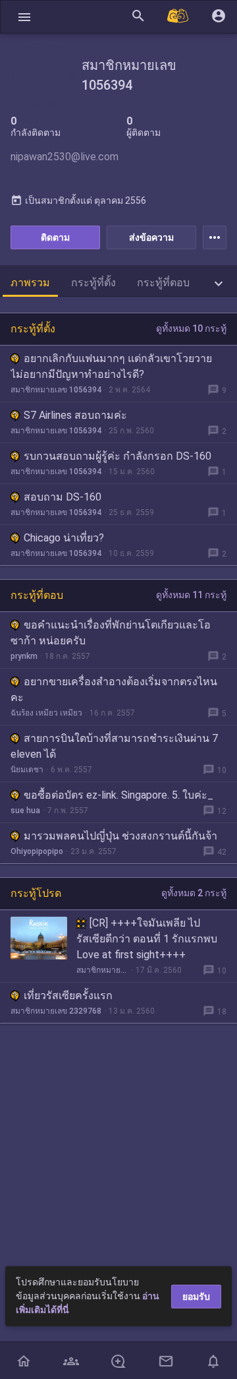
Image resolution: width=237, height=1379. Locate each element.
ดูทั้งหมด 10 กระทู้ (191, 328)
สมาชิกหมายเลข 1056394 (56, 389)
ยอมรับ (196, 1296)
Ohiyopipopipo (37, 851)
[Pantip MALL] (178, 17)
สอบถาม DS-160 (62, 497)
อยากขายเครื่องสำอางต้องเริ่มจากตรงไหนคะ (114, 689)
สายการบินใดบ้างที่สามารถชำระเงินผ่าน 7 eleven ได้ (114, 746)
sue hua (25, 810)
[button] (24, 17)
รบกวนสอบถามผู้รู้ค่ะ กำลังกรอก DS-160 (117, 456)
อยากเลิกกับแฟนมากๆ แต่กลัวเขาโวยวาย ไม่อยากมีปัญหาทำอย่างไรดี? (111, 366)
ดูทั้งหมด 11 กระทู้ (191, 594)
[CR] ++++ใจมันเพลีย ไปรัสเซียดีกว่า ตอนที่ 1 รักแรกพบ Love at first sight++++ (146, 939)
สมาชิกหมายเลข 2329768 (56, 1011)
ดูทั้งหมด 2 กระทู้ (193, 893)
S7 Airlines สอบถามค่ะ (75, 415)
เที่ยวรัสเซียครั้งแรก (68, 995)
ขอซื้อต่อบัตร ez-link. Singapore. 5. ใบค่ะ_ (118, 795)
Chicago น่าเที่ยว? (64, 538)
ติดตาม (55, 237)
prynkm (24, 656)
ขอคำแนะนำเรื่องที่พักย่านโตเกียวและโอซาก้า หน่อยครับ (111, 633)
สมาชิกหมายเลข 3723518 (102, 970)
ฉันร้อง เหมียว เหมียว (46, 713)
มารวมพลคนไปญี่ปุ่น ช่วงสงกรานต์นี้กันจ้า (120, 836)
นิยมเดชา (27, 769)
